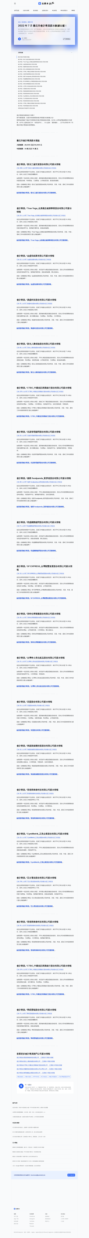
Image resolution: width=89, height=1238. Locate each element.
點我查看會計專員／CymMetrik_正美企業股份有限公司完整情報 (39, 862)
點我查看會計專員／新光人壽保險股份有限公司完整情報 (36, 372)
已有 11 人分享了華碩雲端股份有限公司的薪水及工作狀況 (34, 1013)
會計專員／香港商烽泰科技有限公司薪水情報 (28, 93)
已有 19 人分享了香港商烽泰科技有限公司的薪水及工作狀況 (35, 793)
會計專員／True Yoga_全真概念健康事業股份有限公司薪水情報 (33, 61)
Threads (32, 1226)
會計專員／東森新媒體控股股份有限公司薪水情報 (29, 91)
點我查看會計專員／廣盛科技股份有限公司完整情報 (35, 328)
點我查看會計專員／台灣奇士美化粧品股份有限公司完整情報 (38, 686)
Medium (32, 1223)
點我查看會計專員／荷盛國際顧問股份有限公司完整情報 (36, 551)
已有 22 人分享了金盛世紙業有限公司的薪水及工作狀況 (34, 259)
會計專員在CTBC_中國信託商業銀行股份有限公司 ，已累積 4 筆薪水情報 (39, 1065)
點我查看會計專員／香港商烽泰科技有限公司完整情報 (36, 818)
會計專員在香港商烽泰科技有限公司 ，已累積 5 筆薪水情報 (35, 1057)
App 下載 (16, 1218)
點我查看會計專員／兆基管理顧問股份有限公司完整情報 (36, 463)
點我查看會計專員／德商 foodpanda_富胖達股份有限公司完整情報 (40, 507)
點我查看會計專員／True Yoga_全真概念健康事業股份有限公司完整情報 (42, 240)
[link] (42, 1107)
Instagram (32, 1218)
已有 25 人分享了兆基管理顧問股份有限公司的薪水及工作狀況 (36, 435)
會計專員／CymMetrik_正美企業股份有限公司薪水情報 (31, 96)
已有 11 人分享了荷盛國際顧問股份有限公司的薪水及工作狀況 (36, 526)
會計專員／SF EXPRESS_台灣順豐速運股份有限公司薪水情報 (32, 81)
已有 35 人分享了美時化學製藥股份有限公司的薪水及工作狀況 (36, 617)
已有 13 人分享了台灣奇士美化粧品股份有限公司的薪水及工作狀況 (37, 661)
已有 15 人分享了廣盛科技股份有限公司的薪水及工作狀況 (34, 303)
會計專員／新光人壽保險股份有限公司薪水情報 (29, 69)
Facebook (32, 1216)
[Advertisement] (44, 1191)
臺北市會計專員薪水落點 (24, 57)
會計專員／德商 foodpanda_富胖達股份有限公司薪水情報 (31, 76)
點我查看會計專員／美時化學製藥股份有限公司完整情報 (36, 642)
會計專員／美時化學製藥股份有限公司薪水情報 (29, 83)
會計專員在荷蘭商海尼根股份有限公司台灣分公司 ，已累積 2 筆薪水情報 (39, 1069)
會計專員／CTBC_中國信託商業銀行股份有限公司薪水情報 (32, 71)
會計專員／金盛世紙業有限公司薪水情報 (27, 64)
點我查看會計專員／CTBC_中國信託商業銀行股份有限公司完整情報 (40, 416)
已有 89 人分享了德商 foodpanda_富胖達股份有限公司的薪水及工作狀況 (39, 482)
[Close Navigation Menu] (15, 3)
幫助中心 (47, 1221)
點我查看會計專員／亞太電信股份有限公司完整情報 (35, 906)
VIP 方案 (16, 1216)
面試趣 (62, 1216)
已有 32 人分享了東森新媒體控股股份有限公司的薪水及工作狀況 (37, 749)
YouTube (32, 1221)
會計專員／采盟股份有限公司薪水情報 (27, 88)
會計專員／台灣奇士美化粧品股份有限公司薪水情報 (30, 86)
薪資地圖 (16, 1221)
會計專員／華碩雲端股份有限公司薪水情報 (28, 105)
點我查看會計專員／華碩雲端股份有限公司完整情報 (35, 1038)
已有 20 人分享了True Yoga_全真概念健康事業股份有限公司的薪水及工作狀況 (41, 215)
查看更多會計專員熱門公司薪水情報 (26, 108)
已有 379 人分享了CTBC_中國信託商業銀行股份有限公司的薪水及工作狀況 (40, 391)
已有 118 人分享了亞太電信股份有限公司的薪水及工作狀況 (35, 881)
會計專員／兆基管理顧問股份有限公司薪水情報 (29, 74)
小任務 (62, 1221)
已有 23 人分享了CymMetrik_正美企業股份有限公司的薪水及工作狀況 (38, 837)
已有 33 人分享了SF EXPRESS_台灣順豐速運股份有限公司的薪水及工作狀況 (40, 573)
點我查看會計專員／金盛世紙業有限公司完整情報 (34, 284)
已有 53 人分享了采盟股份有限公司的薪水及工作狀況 (33, 705)
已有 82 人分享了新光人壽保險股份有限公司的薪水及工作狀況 (36, 347)
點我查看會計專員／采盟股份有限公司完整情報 (33, 730)
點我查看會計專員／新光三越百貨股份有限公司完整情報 (36, 193)
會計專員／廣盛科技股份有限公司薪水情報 (28, 66)
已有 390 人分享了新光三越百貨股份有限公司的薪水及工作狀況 (36, 168)
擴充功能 (16, 1223)
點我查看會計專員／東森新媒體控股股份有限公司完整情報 (37, 774)
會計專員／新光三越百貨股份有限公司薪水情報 (29, 59)
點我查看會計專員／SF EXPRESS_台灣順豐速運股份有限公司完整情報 (41, 598)
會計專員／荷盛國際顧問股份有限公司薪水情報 (29, 79)
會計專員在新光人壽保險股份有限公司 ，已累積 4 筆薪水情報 (36, 1061)
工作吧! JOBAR (64, 1218)
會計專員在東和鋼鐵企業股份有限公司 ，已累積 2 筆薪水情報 (36, 1073)
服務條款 (47, 1216)
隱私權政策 (47, 1218)
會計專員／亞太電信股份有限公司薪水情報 (28, 98)
